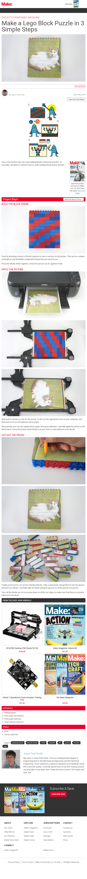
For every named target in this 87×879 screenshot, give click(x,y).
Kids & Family (32, 743)
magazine (31, 828)
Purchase (47, 828)
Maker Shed (29, 836)
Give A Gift (48, 832)
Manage (47, 836)
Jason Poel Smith (33, 753)
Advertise (67, 832)
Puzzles (76, 743)
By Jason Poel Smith (17, 95)
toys (5, 746)
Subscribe (68, 4)
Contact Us (67, 828)
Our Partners (9, 836)
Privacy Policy (14, 862)
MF (60, 743)
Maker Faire (29, 832)
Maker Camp (29, 840)
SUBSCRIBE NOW (58, 794)
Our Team (8, 828)
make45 (52, 743)
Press (65, 840)
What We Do (9, 832)
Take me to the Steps (76, 99)
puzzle (67, 743)
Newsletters (48, 840)
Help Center (68, 836)
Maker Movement (11, 840)
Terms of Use (27, 862)
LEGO (43, 743)
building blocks (17, 743)
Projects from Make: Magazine (21, 17)
